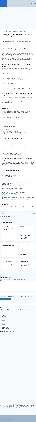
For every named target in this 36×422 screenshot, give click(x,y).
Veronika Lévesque (18, 310)
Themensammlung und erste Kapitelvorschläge (10, 193)
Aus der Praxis (4, 316)
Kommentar (2, 280)
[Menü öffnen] (32, 3)
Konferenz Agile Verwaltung (6, 321)
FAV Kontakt (11, 312)
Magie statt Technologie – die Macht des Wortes (27, 214)
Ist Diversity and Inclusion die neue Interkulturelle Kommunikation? (6, 215)
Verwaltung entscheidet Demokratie (6, 310)
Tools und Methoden (5, 325)
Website (26, 293)
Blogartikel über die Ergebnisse (7, 189)
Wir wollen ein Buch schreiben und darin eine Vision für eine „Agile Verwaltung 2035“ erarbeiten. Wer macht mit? (26, 264)
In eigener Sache (4, 32)
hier (28, 165)
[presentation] (27, 229)
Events (3, 319)
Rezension (3, 324)
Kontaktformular (6, 207)
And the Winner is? (24, 254)
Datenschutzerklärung (9, 417)
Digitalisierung (4, 317)
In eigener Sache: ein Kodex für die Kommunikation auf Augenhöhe (9, 228)
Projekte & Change (5, 323)
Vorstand (15, 417)
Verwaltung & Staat (5, 327)
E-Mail (14, 293)
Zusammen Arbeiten (5, 328)
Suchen (1, 302)
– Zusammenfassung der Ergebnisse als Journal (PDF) (11, 185)
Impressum (2, 417)
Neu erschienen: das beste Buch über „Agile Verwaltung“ (26, 237)
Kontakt (34, 3)
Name (1, 293)
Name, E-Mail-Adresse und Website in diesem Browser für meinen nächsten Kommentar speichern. (16, 296)
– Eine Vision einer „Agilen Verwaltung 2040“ (9, 194)
